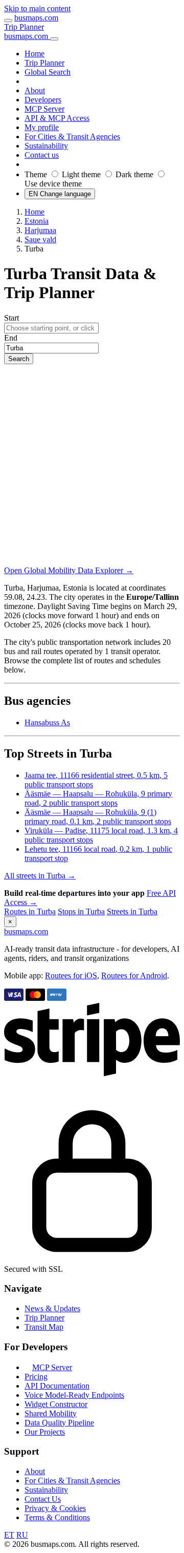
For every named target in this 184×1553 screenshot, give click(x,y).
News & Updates (52, 1308)
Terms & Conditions (57, 1517)
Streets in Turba (132, 911)
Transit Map (44, 1327)
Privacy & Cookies (55, 1508)
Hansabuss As (47, 722)
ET (9, 1534)
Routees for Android (134, 975)
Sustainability (46, 1489)
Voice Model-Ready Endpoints (74, 1395)
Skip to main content (37, 8)
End (10, 337)
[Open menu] (8, 20)
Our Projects (45, 1432)
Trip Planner (24, 27)
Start (11, 317)
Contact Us (43, 1499)
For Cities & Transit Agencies (72, 1480)
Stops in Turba (81, 911)
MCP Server (52, 1367)
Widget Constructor (56, 1404)
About (35, 1471)
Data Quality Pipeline (59, 1422)
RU (22, 1534)
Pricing (36, 1376)
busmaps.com (36, 17)
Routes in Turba (30, 911)
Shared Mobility (51, 1413)
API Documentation (57, 1385)
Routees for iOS (71, 975)
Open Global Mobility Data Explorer (68, 570)
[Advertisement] (92, 461)
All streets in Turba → (40, 875)
